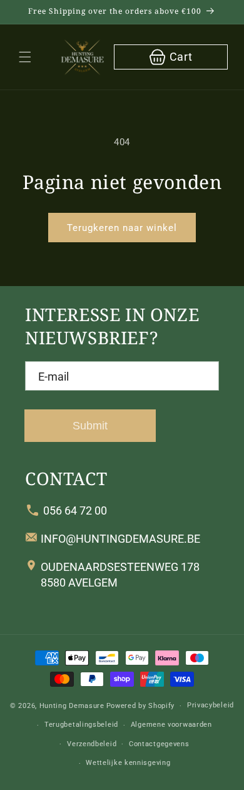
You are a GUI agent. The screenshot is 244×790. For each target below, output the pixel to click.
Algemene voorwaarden (171, 725)
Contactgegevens (159, 744)
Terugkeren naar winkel (122, 227)
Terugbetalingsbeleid (81, 725)
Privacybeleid (210, 705)
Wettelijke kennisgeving (128, 763)
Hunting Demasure (71, 706)
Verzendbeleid (91, 744)
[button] (25, 57)
